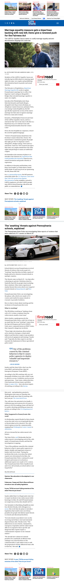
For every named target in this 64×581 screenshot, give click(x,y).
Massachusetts (21, 289)
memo (7, 509)
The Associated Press (20, 398)
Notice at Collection (24, 18)
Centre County (26, 427)
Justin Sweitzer (11, 72)
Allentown (8, 429)
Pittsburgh (16, 427)
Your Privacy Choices (36, 18)
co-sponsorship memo (14, 174)
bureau (25, 386)
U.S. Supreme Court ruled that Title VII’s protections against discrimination (19, 178)
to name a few (13, 384)
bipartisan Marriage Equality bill (18, 89)
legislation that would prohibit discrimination (18, 157)
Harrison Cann (25, 72)
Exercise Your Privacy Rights (53, 18)
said (17, 437)
